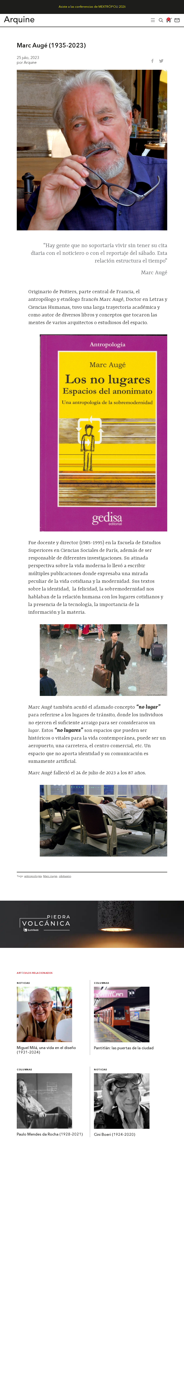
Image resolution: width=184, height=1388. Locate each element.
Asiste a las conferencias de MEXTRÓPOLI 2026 (92, 6)
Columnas (101, 983)
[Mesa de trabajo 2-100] (92, 946)
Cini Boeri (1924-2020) (114, 1135)
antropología (33, 876)
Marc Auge (50, 876)
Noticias (23, 983)
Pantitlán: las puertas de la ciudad (124, 1048)
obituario (65, 876)
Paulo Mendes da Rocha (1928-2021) (50, 1135)
